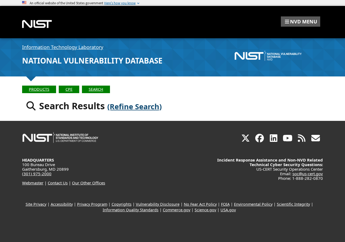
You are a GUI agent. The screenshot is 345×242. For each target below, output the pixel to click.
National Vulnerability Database (92, 60)
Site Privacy (36, 204)
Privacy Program (92, 204)
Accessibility (62, 204)
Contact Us (58, 182)
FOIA (225, 204)
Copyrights (122, 204)
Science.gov (205, 209)
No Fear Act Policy (200, 204)
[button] (300, 21)
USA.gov (228, 209)
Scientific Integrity (293, 204)
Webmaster (32, 182)
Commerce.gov (176, 209)
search (96, 89)
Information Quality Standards (130, 209)
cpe (69, 89)
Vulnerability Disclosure (158, 204)
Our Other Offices (88, 182)
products (39, 89)
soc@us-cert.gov (307, 173)
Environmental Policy (253, 204)
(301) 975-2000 (36, 173)
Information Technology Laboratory (62, 47)
